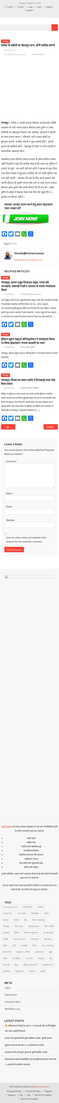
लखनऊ (41, 958)
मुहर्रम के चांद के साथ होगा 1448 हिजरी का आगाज (24, 1045)
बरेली (5, 945)
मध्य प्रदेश (7, 952)
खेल (25, 920)
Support (48, 1091)
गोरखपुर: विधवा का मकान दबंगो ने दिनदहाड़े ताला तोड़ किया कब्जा (28, 382)
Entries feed (11, 994)
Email (9, 506)
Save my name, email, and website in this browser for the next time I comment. (26, 539)
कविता (46, 913)
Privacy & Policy (14, 1091)
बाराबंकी (24, 945)
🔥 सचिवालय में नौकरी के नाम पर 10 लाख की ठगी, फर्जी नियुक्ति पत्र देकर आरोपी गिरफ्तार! (30, 1028)
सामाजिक (6, 971)
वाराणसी (6, 965)
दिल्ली (16, 932)
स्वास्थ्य (32, 971)
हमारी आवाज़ (7, 826)
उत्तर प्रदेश (21, 913)
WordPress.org (12, 1008)
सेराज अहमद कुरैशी (27, 347)
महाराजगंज (39, 952)
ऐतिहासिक (35, 913)
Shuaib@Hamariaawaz (15, 54)
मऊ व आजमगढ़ (47, 945)
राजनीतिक (16, 958)
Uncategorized (10, 907)
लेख (50, 958)
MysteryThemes (41, 1086)
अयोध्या (40, 907)
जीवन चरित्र (49, 926)
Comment (11, 461)
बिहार (34, 945)
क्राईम (16, 920)
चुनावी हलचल (33, 926)
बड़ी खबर (47, 939)
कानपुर (6, 920)
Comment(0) (37, 54)
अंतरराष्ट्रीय (27, 907)
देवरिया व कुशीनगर (31, 932)
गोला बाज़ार (18, 926)
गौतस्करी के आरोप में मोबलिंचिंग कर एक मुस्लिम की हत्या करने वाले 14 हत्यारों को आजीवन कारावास (30, 1061)
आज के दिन (7, 913)
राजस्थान (29, 958)
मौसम (5, 958)
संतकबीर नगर (47, 965)
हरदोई (42, 971)
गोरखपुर (5, 41)
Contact (9, 6)
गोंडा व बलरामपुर (38, 920)
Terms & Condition (43, 1095)
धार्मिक (5, 939)
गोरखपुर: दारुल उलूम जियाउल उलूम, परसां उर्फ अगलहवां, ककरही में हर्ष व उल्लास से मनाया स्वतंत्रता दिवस (28, 286)
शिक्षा (16, 965)
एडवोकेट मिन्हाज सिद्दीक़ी (29, 388)
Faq (21, 1095)
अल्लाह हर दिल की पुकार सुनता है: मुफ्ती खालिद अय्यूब (26, 1052)
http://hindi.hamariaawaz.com (28, 259)
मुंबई (50, 952)
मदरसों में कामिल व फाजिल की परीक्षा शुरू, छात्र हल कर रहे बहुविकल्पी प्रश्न (52, 427)
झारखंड (6, 932)
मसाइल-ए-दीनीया (23, 952)
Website (10, 520)
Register (49, 6)
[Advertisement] (29, 88)
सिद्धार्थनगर (19, 971)
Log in (7, 987)
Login (30, 6)
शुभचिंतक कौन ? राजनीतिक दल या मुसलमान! (10, 427)
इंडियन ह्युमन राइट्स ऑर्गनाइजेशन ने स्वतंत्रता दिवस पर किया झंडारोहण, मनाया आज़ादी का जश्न (28, 341)
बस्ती (14, 945)
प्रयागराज (35, 939)
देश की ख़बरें (48, 932)
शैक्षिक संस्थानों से (30, 965)
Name (9, 493)
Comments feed (12, 1001)
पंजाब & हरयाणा (19, 939)
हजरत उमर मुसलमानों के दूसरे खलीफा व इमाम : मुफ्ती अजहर (28, 1038)
